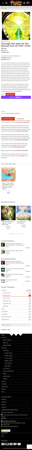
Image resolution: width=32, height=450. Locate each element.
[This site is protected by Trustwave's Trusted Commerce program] (16, 416)
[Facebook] (2, 436)
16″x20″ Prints (8, 353)
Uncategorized (5, 319)
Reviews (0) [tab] (20, 119)
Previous (2, 219)
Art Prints (17, 113)
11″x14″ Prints (8, 358)
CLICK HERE (18, 122)
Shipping (3, 402)
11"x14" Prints (6, 293)
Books (3, 309)
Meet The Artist (7, 340)
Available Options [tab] (8, 119)
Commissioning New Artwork (9, 409)
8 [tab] (22, 234)
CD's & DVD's (4, 311)
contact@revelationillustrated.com (10, 426)
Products (4, 348)
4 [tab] (15, 234)
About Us (4, 337)
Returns (3, 399)
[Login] (24, 3)
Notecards (5, 306)
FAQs (2, 391)
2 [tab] (11, 234)
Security (3, 407)
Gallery (3, 381)
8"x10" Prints (6, 298)
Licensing (4, 384)
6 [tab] (18, 234)
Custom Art (4, 386)
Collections (4, 314)
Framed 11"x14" (7, 301)
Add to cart (10, 94)
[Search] (6, 3)
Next (30, 219)
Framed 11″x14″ (8, 360)
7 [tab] (20, 234)
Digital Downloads (6, 316)
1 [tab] (9, 234)
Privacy (3, 404)
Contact (3, 389)
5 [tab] (17, 234)
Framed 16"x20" (7, 303)
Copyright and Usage (7, 412)
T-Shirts (5, 378)
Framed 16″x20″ (8, 355)
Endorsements (7, 345)
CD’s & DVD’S (6, 368)
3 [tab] (13, 234)
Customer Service (6, 397)
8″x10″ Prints (8, 363)
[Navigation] (3, 3)
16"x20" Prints (10, 113)
